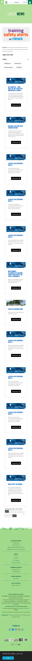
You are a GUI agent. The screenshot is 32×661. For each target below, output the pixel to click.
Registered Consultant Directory (16, 547)
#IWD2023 (19, 67)
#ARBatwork (7, 63)
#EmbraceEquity (8, 67)
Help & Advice (16, 545)
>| (15, 515)
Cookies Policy (16, 617)
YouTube (19, 629)
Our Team (16, 558)
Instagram (16, 629)
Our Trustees (16, 560)
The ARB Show (16, 571)
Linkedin (22, 629)
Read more (15, 105)
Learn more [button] (19, 653)
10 (11, 515)
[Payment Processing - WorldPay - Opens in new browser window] (16, 645)
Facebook (9, 629)
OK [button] (8, 658)
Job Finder (16, 578)
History (16, 556)
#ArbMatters (17, 63)
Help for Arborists (16, 585)
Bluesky (12, 629)
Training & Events (16, 569)
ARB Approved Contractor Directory (16, 549)
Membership (16, 543)
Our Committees (16, 562)
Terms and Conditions (15, 615)
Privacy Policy (26, 615)
